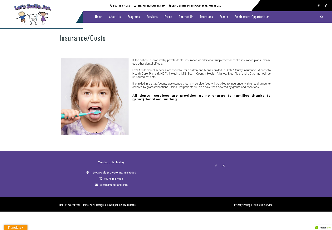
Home (98, 16)
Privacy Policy (242, 205)
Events (224, 16)
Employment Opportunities (252, 16)
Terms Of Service (263, 205)
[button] (65, 97)
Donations (206, 16)
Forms (168, 16)
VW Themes (129, 205)
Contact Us (186, 16)
